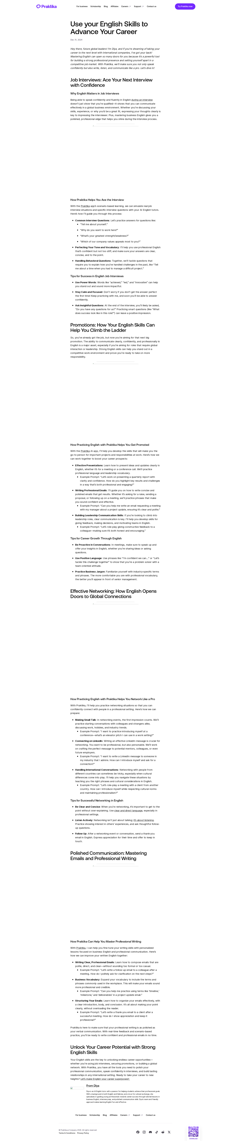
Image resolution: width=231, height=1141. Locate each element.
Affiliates (114, 6)
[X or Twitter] (169, 1132)
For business (82, 6)
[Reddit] (163, 1132)
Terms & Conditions (67, 1133)
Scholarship (95, 6)
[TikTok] (157, 1132)
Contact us (151, 6)
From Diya (92, 1085)
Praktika (85, 206)
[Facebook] (138, 1132)
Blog (106, 6)
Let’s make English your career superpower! (105, 1079)
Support (137, 6)
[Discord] (150, 1132)
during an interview (142, 99)
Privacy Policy (83, 1133)
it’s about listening (144, 820)
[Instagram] (144, 1132)
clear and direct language (128, 810)
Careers (124, 6)
